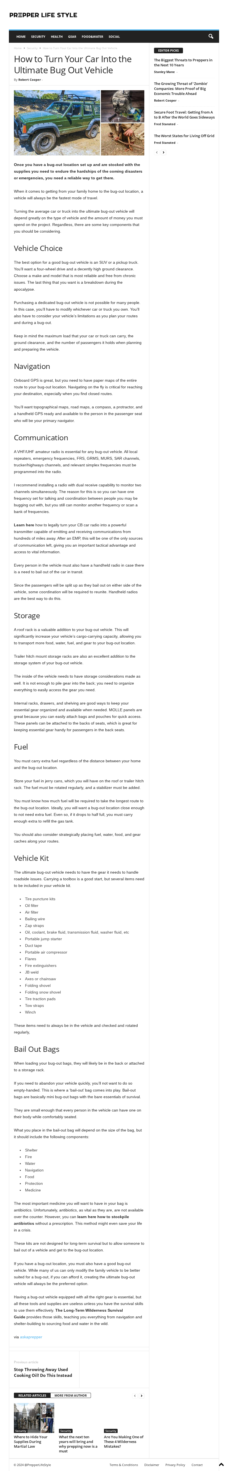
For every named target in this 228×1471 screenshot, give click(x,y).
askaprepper (31, 1337)
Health (57, 36)
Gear (72, 36)
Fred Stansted (164, 124)
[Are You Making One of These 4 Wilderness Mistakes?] (124, 1418)
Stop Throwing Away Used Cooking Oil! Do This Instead (43, 1372)
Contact (197, 1465)
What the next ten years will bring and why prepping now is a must (78, 1444)
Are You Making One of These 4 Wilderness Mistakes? (123, 1441)
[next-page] (141, 1396)
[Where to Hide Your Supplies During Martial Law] (34, 1418)
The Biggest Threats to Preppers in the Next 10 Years (183, 62)
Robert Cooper (29, 79)
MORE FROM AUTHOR (70, 1395)
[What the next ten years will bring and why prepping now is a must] (79, 1418)
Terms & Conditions (124, 1465)
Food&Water (92, 36)
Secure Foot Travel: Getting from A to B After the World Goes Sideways (184, 115)
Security (38, 36)
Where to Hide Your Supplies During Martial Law (31, 1441)
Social (114, 36)
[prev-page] (135, 1396)
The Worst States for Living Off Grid (184, 135)
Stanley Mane (164, 72)
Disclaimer (151, 1465)
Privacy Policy (175, 1465)
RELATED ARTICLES (32, 1395)
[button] (211, 37)
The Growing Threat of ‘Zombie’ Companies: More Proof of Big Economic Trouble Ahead (181, 88)
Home (21, 36)
